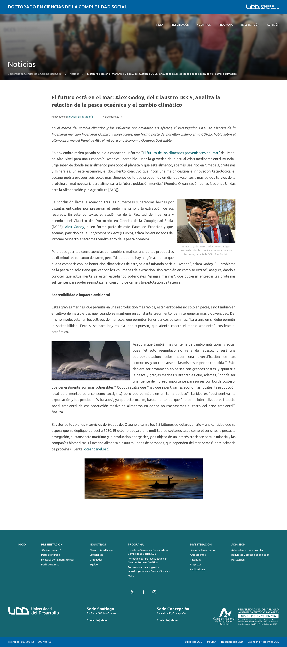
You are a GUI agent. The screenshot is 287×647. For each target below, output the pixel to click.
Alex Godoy (74, 227)
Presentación (51, 544)
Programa (136, 544)
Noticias (74, 73)
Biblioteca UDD (193, 641)
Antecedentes (198, 554)
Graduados (96, 559)
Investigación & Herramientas (58, 559)
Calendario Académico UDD (263, 641)
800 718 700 (44, 641)
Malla (131, 576)
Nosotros (98, 544)
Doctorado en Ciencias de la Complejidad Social (67, 6)
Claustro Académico (101, 550)
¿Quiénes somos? (51, 550)
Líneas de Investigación (203, 550)
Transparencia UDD (232, 641)
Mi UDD (211, 641)
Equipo (94, 564)
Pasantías (195, 559)
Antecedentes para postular (247, 550)
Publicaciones (197, 569)
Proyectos (195, 564)
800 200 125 (28, 641)
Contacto (93, 620)
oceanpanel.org (96, 449)
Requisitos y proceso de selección (250, 554)
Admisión (238, 544)
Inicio (22, 544)
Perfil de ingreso (50, 554)
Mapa (104, 620)
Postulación (238, 559)
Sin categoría (85, 116)
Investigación (201, 544)
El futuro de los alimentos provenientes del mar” (181, 153)
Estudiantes (96, 554)
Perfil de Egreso (50, 564)
